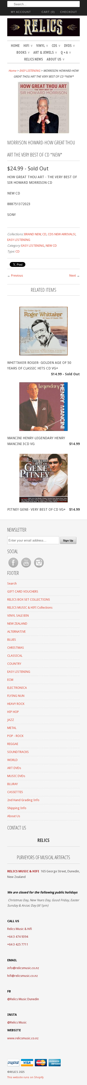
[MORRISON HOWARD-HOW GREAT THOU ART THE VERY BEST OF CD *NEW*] (43, 133)
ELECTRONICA (17, 688)
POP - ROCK (15, 736)
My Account (21, 11)
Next (72, 275)
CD (44, 234)
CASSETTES (15, 792)
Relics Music (18, 1022)
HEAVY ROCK (15, 704)
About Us (55, 59)
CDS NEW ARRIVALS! (61, 234)
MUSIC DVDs (16, 776)
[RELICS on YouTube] (26, 567)
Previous (17, 275)
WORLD (12, 760)
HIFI (27, 45)
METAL (11, 728)
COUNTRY (14, 663)
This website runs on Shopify (25, 1077)
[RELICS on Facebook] (13, 567)
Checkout (68, 11)
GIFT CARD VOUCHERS (22, 591)
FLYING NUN (15, 696)
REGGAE (12, 744)
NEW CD (51, 245)
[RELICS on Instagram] (39, 567)
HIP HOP (13, 712)
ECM (10, 680)
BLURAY (12, 784)
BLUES (11, 639)
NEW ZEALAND (17, 623)
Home (15, 45)
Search (12, 583)
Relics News (33, 59)
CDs (56, 45)
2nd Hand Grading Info (23, 800)
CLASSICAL (14, 655)
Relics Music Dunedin (24, 999)
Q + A (66, 52)
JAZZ (10, 720)
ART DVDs (14, 768)
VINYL (42, 45)
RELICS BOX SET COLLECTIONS (28, 599)
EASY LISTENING (29, 70)
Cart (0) (48, 11)
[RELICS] (43, 28)
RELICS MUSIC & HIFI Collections (29, 607)
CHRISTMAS (15, 647)
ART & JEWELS (45, 52)
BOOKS (22, 52)
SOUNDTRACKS (18, 752)
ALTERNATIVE (16, 631)
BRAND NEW (32, 234)
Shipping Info (16, 808)
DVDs (69, 45)
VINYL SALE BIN (18, 615)
